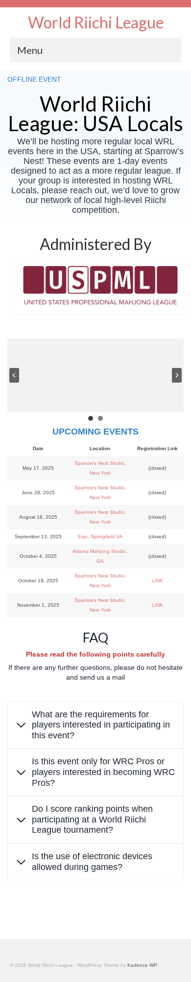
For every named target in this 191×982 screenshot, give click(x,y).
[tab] (90, 418)
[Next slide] (177, 375)
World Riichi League (96, 22)
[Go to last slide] (14, 375)
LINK (157, 580)
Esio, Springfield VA (100, 536)
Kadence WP (142, 965)
